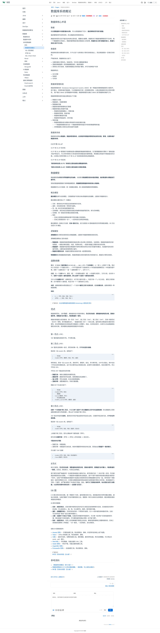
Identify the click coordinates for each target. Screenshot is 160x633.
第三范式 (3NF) (125, 53)
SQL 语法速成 (29, 50)
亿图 (54, 537)
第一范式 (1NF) (125, 48)
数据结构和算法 (82, 2)
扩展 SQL (28, 53)
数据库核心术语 (125, 23)
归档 (54, 2)
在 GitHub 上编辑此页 (58, 577)
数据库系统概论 (29, 48)
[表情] (56, 610)
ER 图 (122, 57)
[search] (152, 2)
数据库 (123, 28)
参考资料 (123, 60)
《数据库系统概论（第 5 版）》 (62, 565)
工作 (106, 2)
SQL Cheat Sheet (30, 56)
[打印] (125, 20)
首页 (50, 2)
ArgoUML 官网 (58, 546)
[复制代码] (112, 296)
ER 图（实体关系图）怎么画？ (62, 554)
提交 (110, 610)
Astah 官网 (56, 544)
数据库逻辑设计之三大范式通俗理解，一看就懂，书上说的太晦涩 (73, 567)
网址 (95, 593)
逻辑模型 (124, 41)
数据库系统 (124, 32)
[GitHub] (141, 2)
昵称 (54, 593)
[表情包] (58, 610)
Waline (110, 624)
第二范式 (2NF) (125, 51)
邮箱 (75, 593)
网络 (95, 2)
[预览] (63, 610)
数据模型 (123, 37)
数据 (123, 25)
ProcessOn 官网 (58, 548)
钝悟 (54, 16)
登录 (105, 610)
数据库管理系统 (125, 30)
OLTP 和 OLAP (125, 35)
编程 (64, 2)
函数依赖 (123, 44)
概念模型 (124, 39)
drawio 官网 (57, 532)
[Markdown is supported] (54, 610)
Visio (54, 535)
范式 (122, 46)
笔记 (110, 2)
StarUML (56, 541)
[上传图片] (61, 610)
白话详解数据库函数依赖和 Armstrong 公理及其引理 (75, 303)
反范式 (123, 55)
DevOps (74, 2)
